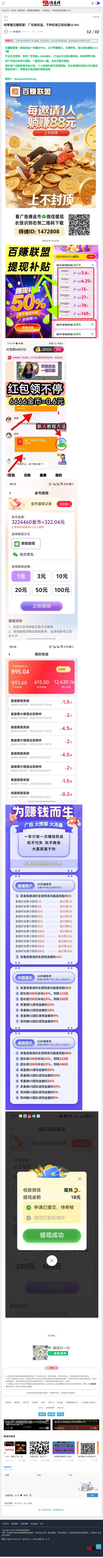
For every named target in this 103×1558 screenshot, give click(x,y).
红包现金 (60, 1402)
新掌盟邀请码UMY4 (72, 1402)
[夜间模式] (97, 3)
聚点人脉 (60, 1408)
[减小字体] (93, 17)
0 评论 (32, 32)
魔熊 (14, 32)
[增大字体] (98, 17)
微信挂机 (17, 1402)
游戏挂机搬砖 (50, 1408)
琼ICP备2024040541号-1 (13, 1539)
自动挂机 (8, 1402)
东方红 (41, 1408)
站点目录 (34, 1523)
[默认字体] (96, 17)
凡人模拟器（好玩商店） (88, 1402)
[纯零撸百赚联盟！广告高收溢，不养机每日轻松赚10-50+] (50, 162)
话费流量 (34, 1402)
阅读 (43, 1414)
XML (42, 1523)
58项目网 (19, 1530)
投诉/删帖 (51, 1336)
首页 (14, 10)
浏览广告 (51, 1402)
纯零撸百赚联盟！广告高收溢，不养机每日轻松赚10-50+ (49, 10)
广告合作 (5, 1523)
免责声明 (24, 1523)
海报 (52, 1414)
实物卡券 (26, 1402)
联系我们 (14, 1523)
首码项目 (21, 10)
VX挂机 (43, 1402)
